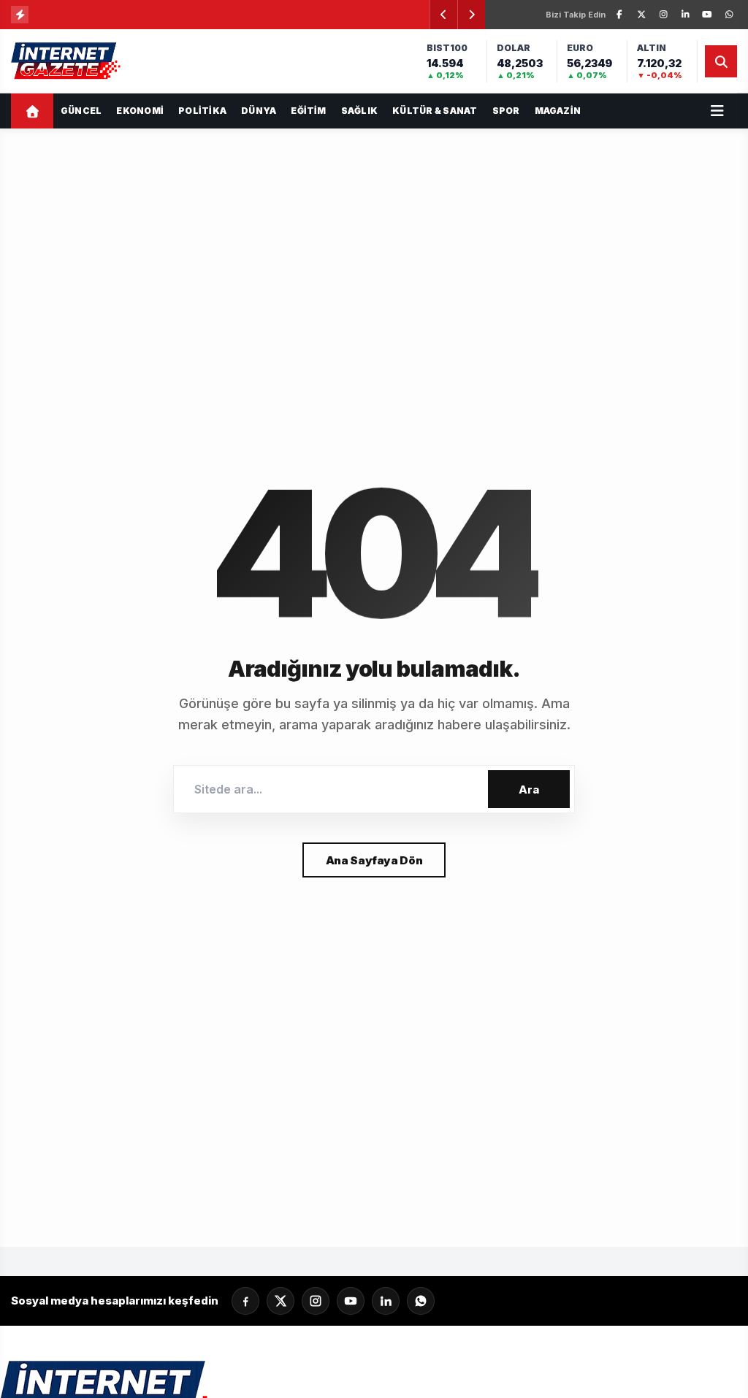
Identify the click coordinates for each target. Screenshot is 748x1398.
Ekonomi (140, 110)
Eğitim (308, 110)
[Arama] (721, 61)
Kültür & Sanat (434, 110)
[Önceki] (443, 14)
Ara (529, 789)
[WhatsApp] (729, 15)
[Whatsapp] (421, 1301)
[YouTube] (707, 15)
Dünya (258, 110)
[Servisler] (717, 110)
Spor (506, 110)
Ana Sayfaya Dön (374, 860)
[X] (641, 15)
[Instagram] (663, 15)
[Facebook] (619, 15)
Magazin (558, 110)
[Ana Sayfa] (32, 110)
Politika (202, 110)
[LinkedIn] (685, 15)
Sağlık (359, 110)
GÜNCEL (81, 110)
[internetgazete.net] (67, 61)
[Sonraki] (471, 14)
